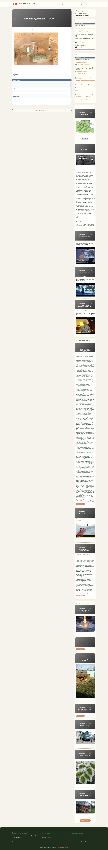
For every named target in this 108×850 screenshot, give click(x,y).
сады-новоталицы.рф (63, 847)
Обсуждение (81, 4)
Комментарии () (16, 80)
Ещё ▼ (93, 4)
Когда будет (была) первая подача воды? (83, 29)
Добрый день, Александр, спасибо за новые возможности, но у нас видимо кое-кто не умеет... (84, 86)
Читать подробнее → (80, 595)
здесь (91, 210)
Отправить (16, 96)
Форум (87, 4)
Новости (59, 4)
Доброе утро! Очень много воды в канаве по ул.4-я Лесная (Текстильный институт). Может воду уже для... (84, 77)
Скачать (84, 138)
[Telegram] (30, 842)
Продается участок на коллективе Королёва (84, 34)
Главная (53, 4)
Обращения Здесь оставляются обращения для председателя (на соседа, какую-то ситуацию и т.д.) (84, 39)
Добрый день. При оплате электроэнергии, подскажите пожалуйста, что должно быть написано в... (84, 68)
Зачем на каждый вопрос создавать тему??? (84, 94)
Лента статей (73, 4)
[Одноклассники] (24, 842)
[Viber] (27, 842)
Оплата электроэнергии (80, 25)
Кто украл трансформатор (80, 45)
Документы (65, 4)
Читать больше (42, 110)
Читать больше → (85, 820)
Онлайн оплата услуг (75, 835)
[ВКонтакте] (21, 842)
